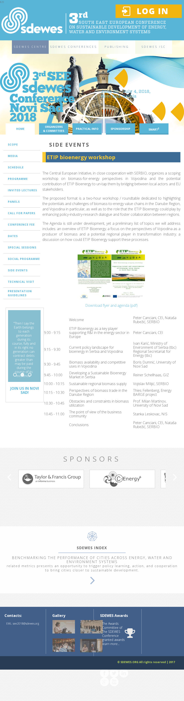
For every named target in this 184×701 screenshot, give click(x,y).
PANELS (14, 202)
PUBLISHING (117, 47)
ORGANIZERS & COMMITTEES (53, 129)
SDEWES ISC (153, 47)
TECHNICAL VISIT (21, 282)
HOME (20, 129)
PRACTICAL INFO (87, 129)
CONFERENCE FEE (21, 224)
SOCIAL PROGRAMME (24, 259)
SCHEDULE (16, 167)
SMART (154, 129)
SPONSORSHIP (120, 129)
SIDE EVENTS (18, 270)
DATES (13, 236)
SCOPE (13, 144)
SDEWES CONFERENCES (73, 47)
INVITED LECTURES (22, 190)
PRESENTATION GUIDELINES (20, 293)
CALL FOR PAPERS (21, 213)
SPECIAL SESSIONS (22, 247)
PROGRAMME (18, 179)
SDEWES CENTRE (30, 47)
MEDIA (13, 156)
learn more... (110, 644)
